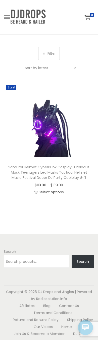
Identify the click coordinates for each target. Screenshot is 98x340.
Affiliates (27, 305)
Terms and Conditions (52, 312)
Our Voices (43, 326)
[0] (87, 17)
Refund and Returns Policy (36, 319)
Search (10, 251)
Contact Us (69, 305)
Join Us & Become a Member (39, 333)
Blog (47, 305)
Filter (51, 53)
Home (66, 326)
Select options (51, 192)
